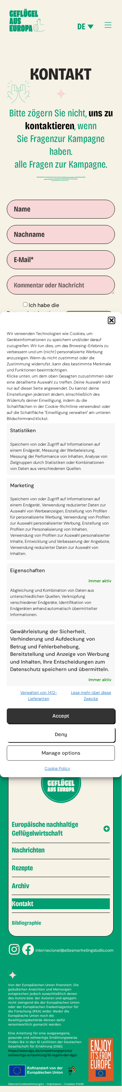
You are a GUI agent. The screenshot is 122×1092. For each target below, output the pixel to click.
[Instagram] (14, 949)
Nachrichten (28, 850)
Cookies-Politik (74, 1084)
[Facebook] (28, 949)
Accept (60, 716)
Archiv (20, 885)
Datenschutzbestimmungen (26, 1084)
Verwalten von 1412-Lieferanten (38, 695)
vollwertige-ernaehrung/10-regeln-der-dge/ (42, 1055)
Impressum (54, 1084)
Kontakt (22, 903)
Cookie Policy (57, 768)
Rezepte (22, 868)
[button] (111, 320)
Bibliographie (26, 923)
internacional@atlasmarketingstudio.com (74, 950)
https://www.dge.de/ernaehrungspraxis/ (40, 1051)
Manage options (61, 753)
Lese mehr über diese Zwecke (91, 695)
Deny (61, 734)
